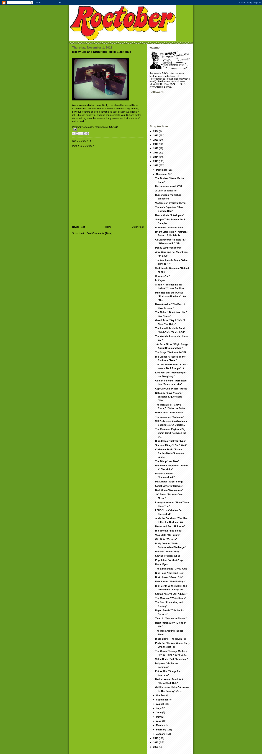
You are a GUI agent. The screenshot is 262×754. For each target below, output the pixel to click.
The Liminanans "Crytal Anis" (171, 568)
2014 (156, 157)
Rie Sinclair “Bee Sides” (168, 530)
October (161, 695)
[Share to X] (80, 133)
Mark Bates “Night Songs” (169, 481)
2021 (156, 135)
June (159, 712)
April (159, 721)
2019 (156, 144)
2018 (156, 148)
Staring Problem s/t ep (167, 556)
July (158, 708)
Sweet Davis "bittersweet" (169, 486)
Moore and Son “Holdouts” (170, 526)
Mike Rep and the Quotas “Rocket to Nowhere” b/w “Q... (170, 296)
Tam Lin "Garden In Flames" (171, 618)
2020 (156, 139)
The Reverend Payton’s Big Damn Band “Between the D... (170, 433)
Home (108, 227)
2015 (156, 152)
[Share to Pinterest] (87, 133)
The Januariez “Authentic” (169, 417)
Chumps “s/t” (162, 276)
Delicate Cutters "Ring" (168, 551)
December (162, 169)
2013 (156, 161)
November (162, 174)
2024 (156, 131)
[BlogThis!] (77, 133)
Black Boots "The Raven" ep (170, 638)
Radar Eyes (161, 564)
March (160, 725)
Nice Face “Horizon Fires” (169, 573)
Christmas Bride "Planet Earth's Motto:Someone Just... (169, 453)
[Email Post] (107, 129)
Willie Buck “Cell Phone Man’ (171, 659)
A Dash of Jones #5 (165, 190)
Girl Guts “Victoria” (166, 539)
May (158, 716)
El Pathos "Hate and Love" (169, 227)
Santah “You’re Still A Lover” (171, 594)
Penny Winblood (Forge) (168, 247)
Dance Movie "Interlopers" (169, 215)
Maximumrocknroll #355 (168, 186)
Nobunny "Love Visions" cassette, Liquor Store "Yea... (169, 397)
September (162, 699)
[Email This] (74, 133)
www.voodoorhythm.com (87, 105)
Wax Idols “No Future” (167, 535)
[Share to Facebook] (84, 133)
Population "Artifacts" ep (169, 560)
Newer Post (78, 227)
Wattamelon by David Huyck (170, 203)
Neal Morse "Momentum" (169, 490)
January (161, 734)
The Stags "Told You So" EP (171, 352)
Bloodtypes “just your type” (170, 441)
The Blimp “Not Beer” (167, 461)
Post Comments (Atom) (99, 233)
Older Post (137, 227)
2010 (156, 742)
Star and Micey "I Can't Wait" (171, 445)
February (161, 729)
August (160, 704)
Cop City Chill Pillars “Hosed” (172, 388)
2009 (156, 747)
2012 (156, 165)
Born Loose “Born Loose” (169, 412)
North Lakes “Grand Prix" (169, 577)
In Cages (160, 280)
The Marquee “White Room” (170, 598)
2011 (156, 738)
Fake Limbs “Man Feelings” (170, 581)
